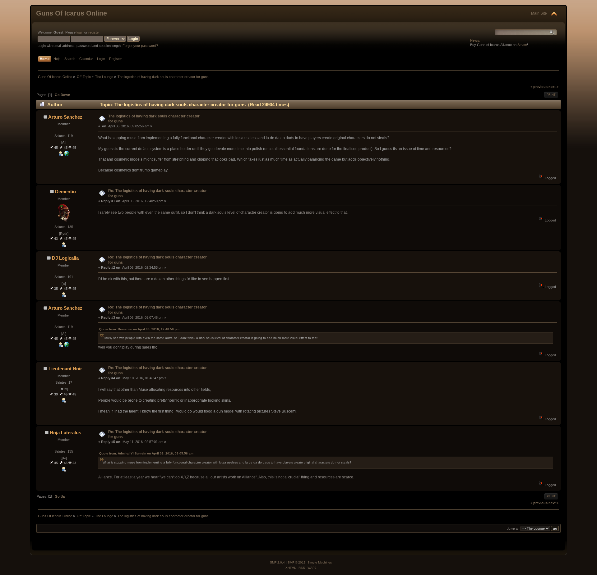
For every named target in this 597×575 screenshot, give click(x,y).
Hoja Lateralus (65, 432)
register (94, 32)
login (79, 32)
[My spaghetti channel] (66, 155)
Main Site (539, 13)
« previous (539, 87)
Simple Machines (320, 562)
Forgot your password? (140, 46)
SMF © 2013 (297, 562)
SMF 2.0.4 (277, 562)
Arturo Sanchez (65, 117)
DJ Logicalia (65, 258)
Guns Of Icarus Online (71, 13)
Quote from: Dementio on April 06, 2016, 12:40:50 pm (139, 329)
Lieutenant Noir (65, 368)
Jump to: (513, 528)
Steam (522, 45)
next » (553, 87)
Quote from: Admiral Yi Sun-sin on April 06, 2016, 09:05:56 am (146, 453)
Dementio (65, 191)
